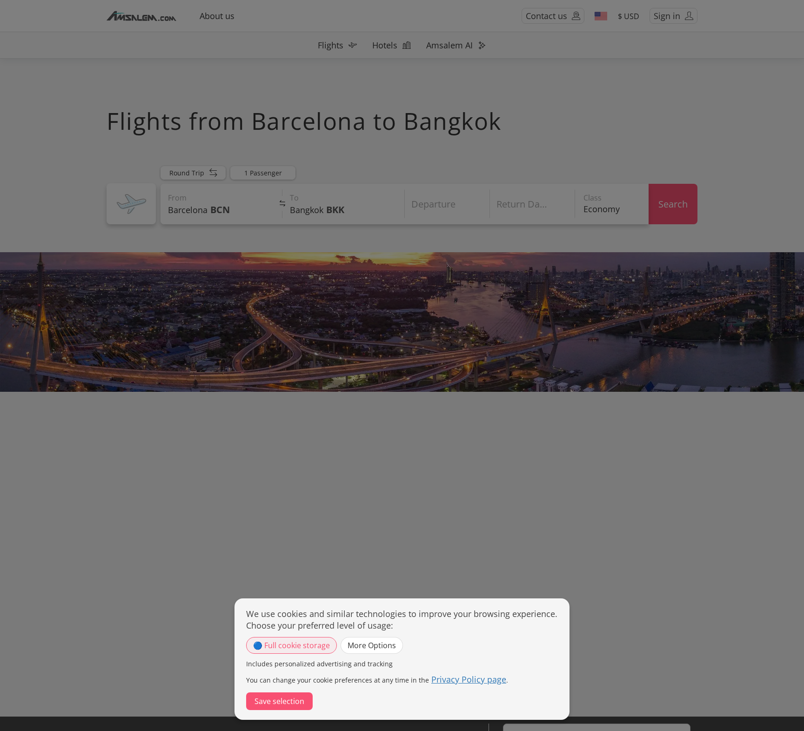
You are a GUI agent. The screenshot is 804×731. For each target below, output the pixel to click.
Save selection (279, 701)
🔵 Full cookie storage (291, 645)
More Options (372, 645)
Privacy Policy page (468, 679)
